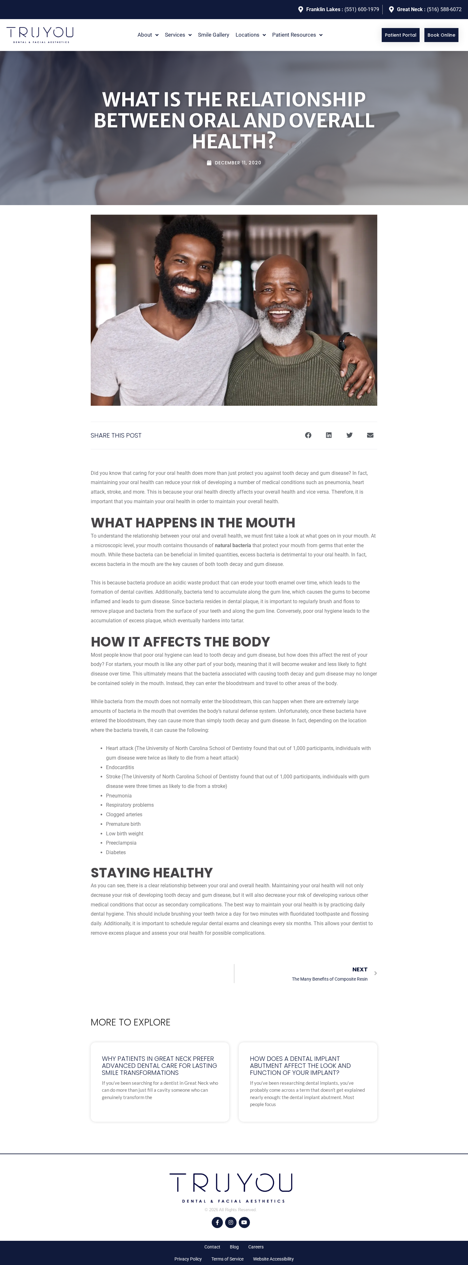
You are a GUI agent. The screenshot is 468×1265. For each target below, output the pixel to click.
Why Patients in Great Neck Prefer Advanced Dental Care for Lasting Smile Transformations (159, 1065)
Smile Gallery (213, 35)
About (145, 35)
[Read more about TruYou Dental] (39, 35)
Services (175, 35)
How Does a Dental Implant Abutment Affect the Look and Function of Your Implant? (300, 1065)
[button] (148, 34)
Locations (247, 35)
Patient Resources (294, 35)
